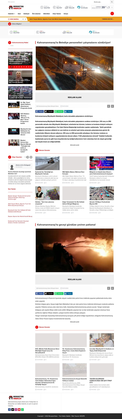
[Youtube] (19, 409)
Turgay (20, 165)
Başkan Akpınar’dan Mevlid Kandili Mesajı (20, 216)
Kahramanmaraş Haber (44, 106)
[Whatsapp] (22, 409)
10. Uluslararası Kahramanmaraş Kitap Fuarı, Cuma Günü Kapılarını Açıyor (73, 351)
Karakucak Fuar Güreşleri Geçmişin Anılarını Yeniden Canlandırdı (18, 222)
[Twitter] (12, 409)
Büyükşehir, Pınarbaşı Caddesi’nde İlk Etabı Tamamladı (20, 97)
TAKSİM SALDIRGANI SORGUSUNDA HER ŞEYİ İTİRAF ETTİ (101, 381)
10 (31, 67)
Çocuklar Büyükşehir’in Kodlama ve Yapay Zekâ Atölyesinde (102, 350)
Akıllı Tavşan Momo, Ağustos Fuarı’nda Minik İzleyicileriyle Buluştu (19, 204)
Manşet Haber (55, 106)
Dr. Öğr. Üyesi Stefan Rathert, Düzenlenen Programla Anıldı (26, 105)
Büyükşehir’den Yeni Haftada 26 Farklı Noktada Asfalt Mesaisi (49, 19)
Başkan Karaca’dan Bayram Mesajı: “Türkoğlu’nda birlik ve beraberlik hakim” (25, 146)
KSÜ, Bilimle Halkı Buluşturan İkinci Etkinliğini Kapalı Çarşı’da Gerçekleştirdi (47, 351)
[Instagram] (16, 409)
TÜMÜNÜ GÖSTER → (108, 19)
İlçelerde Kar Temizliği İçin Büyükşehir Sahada (44, 173)
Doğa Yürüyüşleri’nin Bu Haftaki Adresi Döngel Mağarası (73, 203)
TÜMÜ (11, 45)
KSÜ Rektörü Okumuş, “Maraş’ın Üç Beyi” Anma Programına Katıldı (24, 118)
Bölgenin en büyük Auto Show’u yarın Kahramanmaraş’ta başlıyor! (101, 173)
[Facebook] (9, 409)
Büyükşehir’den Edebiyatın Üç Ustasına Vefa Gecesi (25, 132)
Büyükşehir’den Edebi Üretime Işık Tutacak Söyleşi (19, 81)
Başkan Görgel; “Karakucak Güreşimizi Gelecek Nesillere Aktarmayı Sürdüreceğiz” (19, 197)
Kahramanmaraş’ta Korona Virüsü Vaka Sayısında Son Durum (19, 173)
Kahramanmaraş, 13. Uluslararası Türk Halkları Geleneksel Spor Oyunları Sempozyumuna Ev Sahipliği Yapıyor (46, 381)
